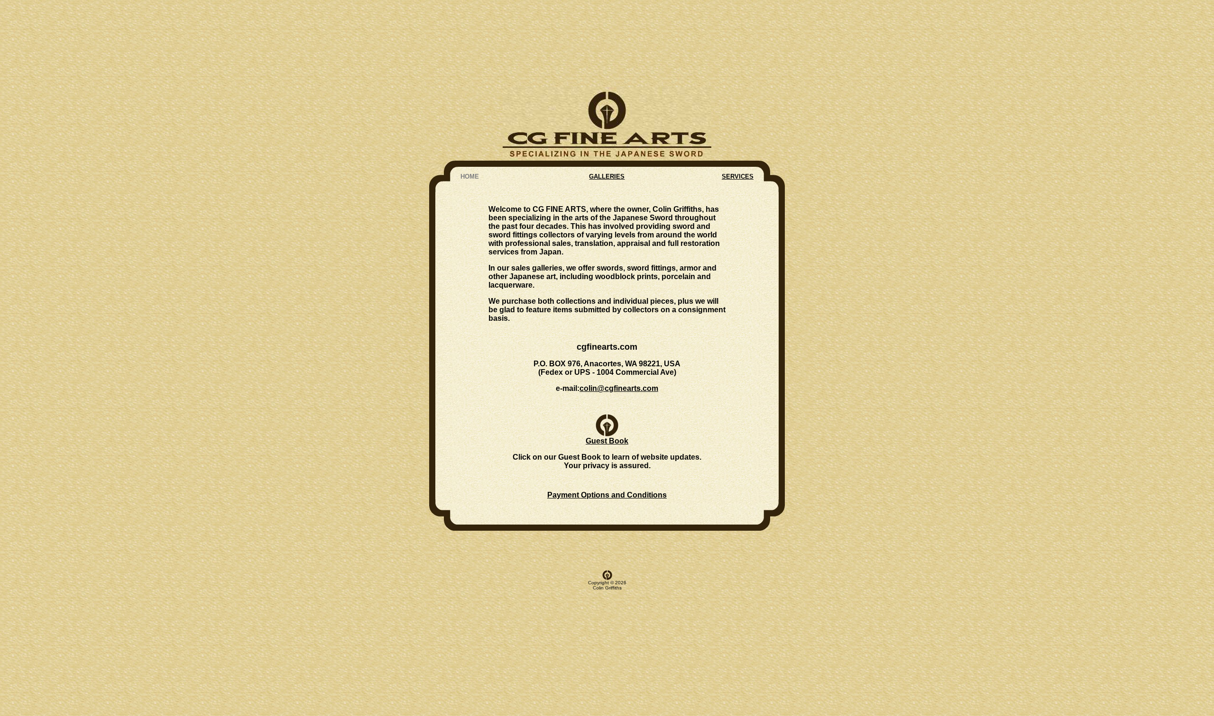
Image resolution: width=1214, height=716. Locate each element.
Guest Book (607, 441)
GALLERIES (607, 176)
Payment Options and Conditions (607, 495)
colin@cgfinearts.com (618, 388)
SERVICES (738, 176)
